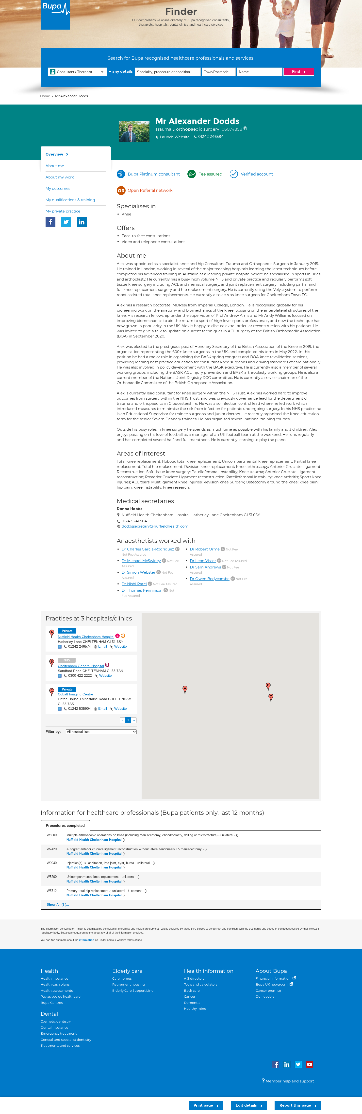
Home (45, 96)
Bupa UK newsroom (272, 984)
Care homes (122, 978)
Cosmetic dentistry (56, 1021)
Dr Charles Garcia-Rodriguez (148, 549)
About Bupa (271, 971)
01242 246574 (79, 646)
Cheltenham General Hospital (81, 666)
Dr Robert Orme (205, 549)
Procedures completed (65, 825)
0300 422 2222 (80, 675)
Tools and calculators (200, 984)
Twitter (66, 222)
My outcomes (58, 188)
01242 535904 (79, 708)
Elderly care (127, 971)
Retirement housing (128, 984)
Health (49, 971)
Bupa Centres (52, 1003)
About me (55, 165)
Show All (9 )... (58, 904)
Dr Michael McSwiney (141, 560)
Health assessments (57, 990)
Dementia (192, 1003)
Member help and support (289, 1081)
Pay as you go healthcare (61, 996)
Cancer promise (268, 990)
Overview (54, 154)
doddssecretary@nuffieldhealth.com (155, 526)
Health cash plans (55, 984)
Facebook (50, 222)
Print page (204, 1105)
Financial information (273, 978)
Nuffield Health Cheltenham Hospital (86, 637)
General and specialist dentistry (66, 1040)
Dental (49, 1014)
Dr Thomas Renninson (142, 590)
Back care (192, 990)
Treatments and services (60, 1045)
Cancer (189, 996)
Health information (208, 971)
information (86, 939)
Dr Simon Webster (138, 572)
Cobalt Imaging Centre (75, 694)
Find (296, 71)
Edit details (247, 1105)
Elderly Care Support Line (132, 990)
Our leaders (265, 996)
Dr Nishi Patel (134, 584)
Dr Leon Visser (203, 560)
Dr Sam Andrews (205, 567)
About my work (60, 177)
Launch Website (175, 137)
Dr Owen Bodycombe (210, 578)
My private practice (63, 211)
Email (102, 646)
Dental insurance (54, 1027)
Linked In (82, 222)
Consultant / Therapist (74, 72)
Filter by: (53, 731)
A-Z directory (194, 978)
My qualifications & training (70, 199)
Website (120, 646)
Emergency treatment (59, 1033)
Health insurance (54, 978)
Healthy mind (195, 1008)
